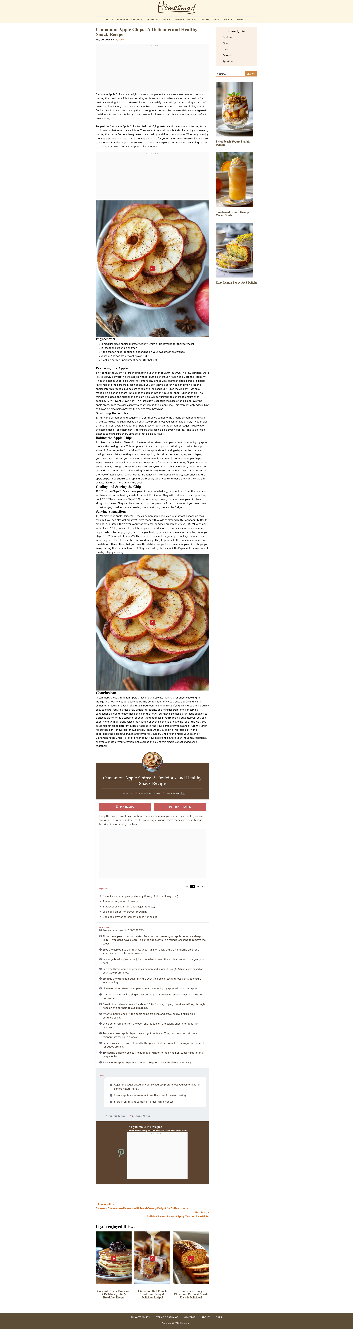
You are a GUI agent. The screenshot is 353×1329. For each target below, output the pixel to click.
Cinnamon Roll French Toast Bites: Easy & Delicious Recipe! (152, 1294)
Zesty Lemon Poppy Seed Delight (236, 282)
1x (192, 886)
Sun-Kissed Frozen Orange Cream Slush (232, 213)
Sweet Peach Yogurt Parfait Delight (233, 143)
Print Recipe (182, 806)
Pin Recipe (127, 806)
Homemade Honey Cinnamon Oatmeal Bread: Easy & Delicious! (191, 1294)
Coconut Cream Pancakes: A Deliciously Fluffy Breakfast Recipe (113, 1294)
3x (203, 886)
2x (198, 886)
